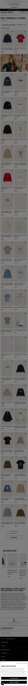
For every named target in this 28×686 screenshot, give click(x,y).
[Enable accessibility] (2, 683)
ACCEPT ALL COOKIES (14, 682)
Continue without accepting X (22, 663)
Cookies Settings (14, 678)
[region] (14, 673)
